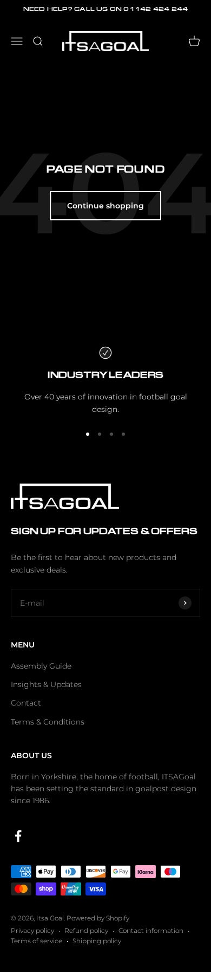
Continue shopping (105, 206)
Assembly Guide (41, 666)
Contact (26, 703)
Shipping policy (96, 941)
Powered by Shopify (98, 918)
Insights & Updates (46, 684)
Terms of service (36, 941)
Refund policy (86, 930)
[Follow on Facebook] (18, 836)
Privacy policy (32, 930)
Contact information (150, 930)
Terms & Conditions (47, 722)
